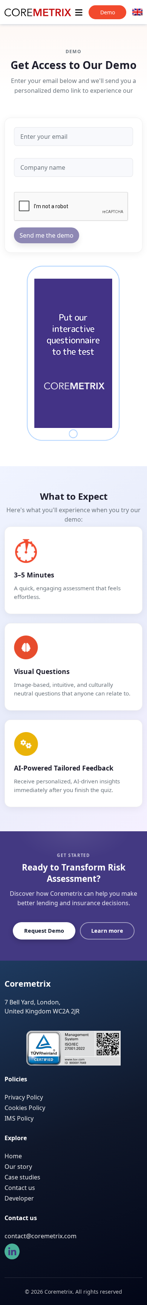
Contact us (20, 1188)
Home (13, 1156)
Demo (107, 12)
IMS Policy (19, 1118)
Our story (18, 1166)
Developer (19, 1198)
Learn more (107, 930)
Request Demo (44, 930)
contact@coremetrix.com (41, 1236)
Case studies (22, 1177)
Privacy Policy (24, 1097)
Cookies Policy (25, 1108)
